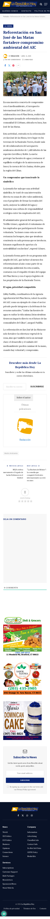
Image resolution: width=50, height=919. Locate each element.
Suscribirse (37, 386)
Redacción (15, 56)
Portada (6, 16)
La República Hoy (27, 904)
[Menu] (45, 4)
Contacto (26, 11)
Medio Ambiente (10, 453)
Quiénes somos (10, 11)
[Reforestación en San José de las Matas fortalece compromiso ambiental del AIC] (25, 84)
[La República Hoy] (20, 4)
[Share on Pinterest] (13, 66)
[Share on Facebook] (5, 66)
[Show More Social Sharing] (18, 66)
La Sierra (8, 26)
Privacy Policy (22, 789)
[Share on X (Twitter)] (9, 66)
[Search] (41, 4)
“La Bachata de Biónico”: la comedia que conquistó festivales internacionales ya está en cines (37, 475)
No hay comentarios (13, 60)
